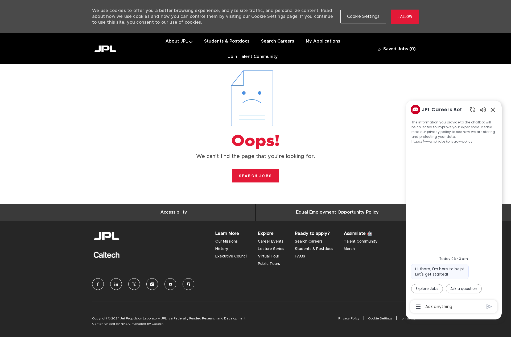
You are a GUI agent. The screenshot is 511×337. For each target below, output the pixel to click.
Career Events (270, 241)
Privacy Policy (349, 318)
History (221, 249)
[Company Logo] (105, 49)
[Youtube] (170, 284)
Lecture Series (271, 249)
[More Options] (418, 306)
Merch (349, 249)
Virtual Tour (268, 256)
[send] (489, 306)
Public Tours (269, 264)
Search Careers (277, 41)
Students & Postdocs (226, 41)
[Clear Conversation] (473, 109)
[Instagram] (152, 284)
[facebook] (98, 284)
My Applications (323, 41)
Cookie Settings (380, 318)
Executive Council (231, 256)
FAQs (300, 256)
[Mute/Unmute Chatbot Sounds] (483, 109)
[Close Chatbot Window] (492, 109)
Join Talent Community (253, 57)
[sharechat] (188, 284)
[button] (363, 16)
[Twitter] (134, 284)
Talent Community (360, 241)
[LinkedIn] (116, 284)
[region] (454, 208)
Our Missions (226, 241)
